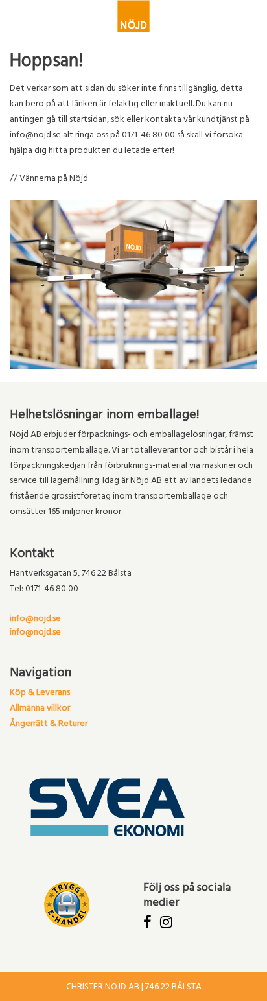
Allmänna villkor (40, 709)
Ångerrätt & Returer (48, 724)
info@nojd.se (35, 619)
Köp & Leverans (40, 693)
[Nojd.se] (133, 16)
